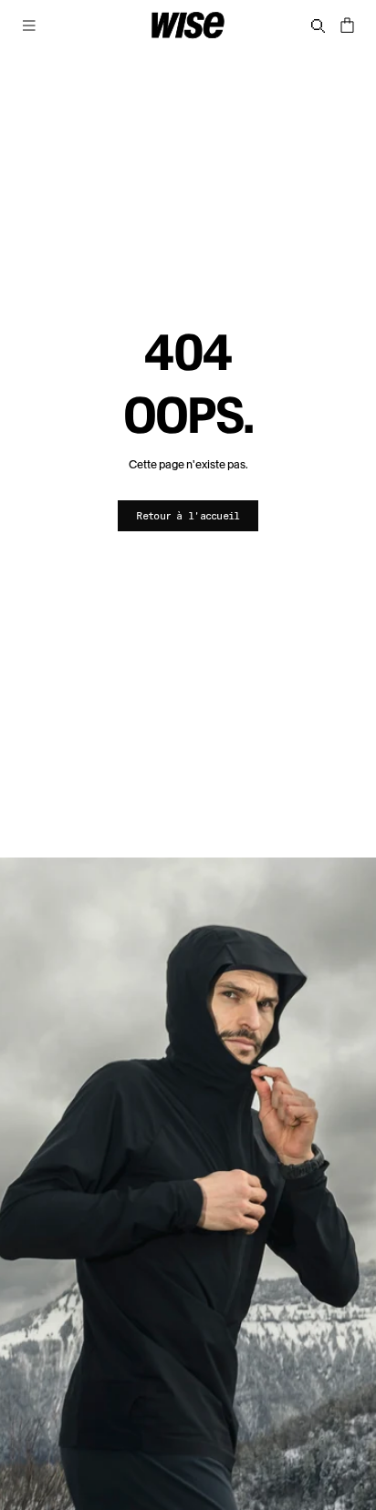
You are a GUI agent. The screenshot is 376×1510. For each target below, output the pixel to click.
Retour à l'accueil (187, 515)
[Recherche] (318, 26)
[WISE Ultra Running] (188, 25)
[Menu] (29, 25)
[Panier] (347, 25)
